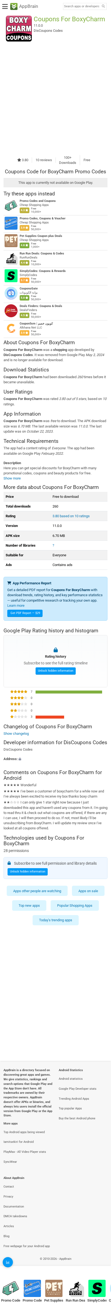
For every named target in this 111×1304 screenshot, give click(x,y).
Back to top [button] (100, 1265)
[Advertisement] (55, 98)
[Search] (103, 6)
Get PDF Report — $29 (25, 613)
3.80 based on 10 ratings (71, 516)
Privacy (8, 1196)
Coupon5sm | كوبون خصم (36, 323)
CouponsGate (29, 288)
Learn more (16, 605)
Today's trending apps (55, 920)
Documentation (14, 1206)
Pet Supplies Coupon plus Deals (41, 236)
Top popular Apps (70, 1108)
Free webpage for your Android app (27, 1246)
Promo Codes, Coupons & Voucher (42, 218)
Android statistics (71, 1079)
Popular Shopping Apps (74, 905)
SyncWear (10, 1162)
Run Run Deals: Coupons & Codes (42, 253)
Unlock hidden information (55, 670)
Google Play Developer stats (77, 1089)
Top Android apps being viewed (24, 1132)
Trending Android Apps (74, 1099)
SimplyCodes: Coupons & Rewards (43, 271)
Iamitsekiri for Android (19, 1142)
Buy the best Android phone (77, 1118)
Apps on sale (88, 891)
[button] (55, 759)
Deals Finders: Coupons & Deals (41, 306)
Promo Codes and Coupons (38, 201)
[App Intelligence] (8, 1262)
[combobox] (81, 6)
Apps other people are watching (37, 891)
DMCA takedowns (15, 1216)
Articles (9, 1226)
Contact (9, 1186)
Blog (6, 1236)
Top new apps (29, 905)
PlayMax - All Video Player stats (25, 1152)
